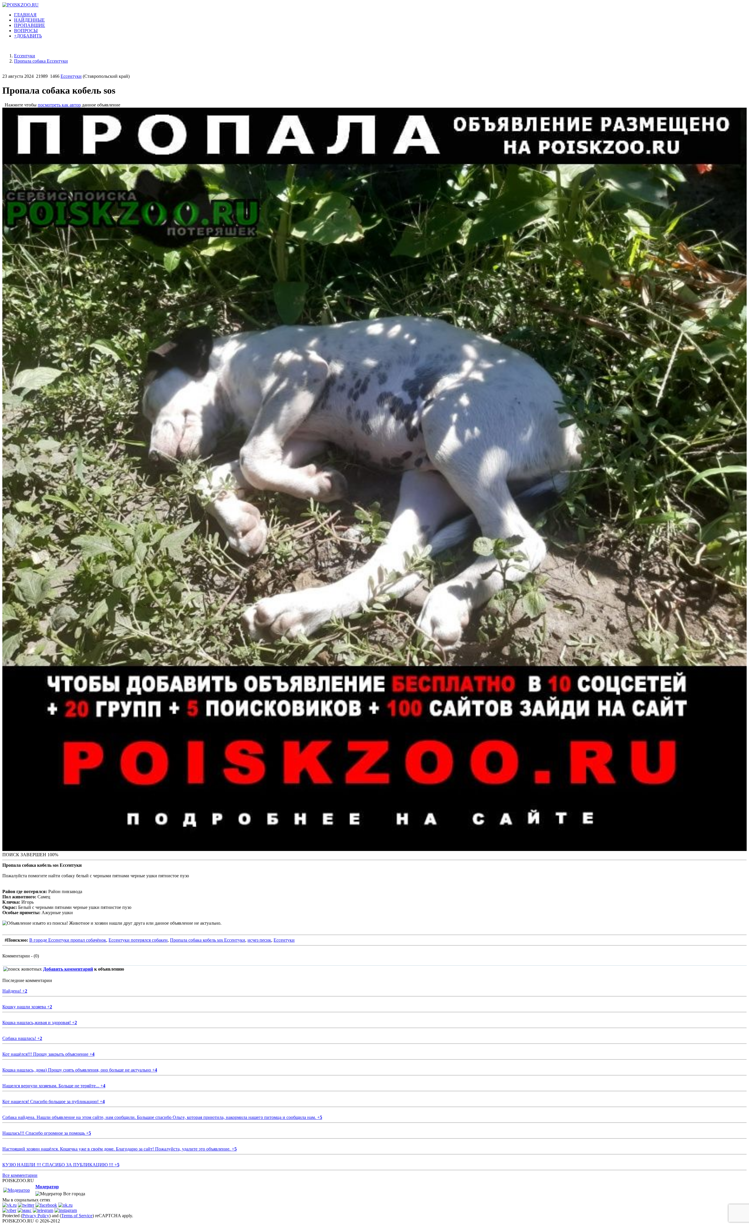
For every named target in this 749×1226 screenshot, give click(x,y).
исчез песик (259, 940)
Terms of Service (76, 1215)
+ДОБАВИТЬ (28, 35)
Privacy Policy (35, 1215)
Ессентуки (71, 76)
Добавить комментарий (68, 969)
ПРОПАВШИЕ (29, 25)
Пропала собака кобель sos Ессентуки (207, 940)
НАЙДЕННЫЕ (29, 20)
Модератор (47, 1186)
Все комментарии (19, 1175)
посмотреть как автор (59, 104)
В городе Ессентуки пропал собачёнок (67, 940)
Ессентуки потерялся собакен (138, 940)
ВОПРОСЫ (26, 30)
